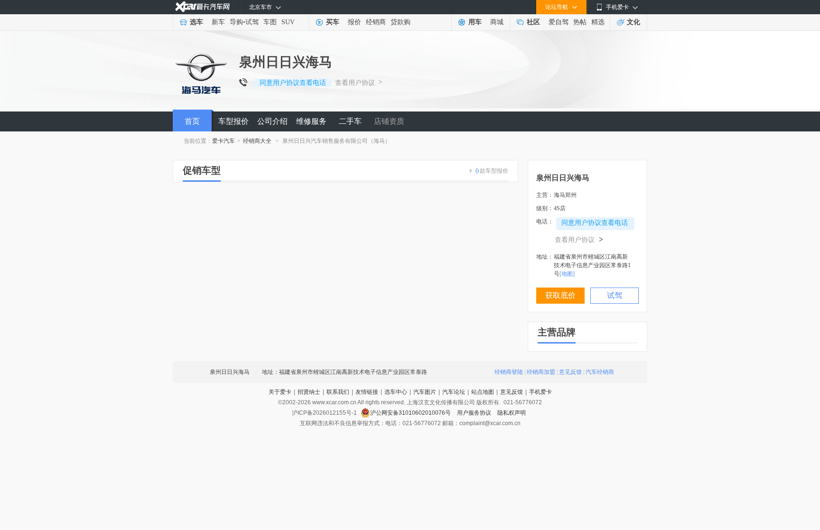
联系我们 (337, 392)
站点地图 (482, 392)
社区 (533, 22)
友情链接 (366, 392)
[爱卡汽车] (202, 7)
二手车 (350, 121)
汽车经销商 (600, 372)
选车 (196, 22)
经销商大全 (257, 141)
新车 (218, 22)
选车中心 (395, 392)
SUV (288, 22)
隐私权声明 (511, 412)
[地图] (567, 273)
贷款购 (400, 22)
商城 (496, 22)
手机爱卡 (540, 392)
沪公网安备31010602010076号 (411, 412)
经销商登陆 (508, 372)
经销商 (376, 22)
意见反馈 (570, 372)
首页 (192, 121)
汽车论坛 (453, 392)
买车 (332, 22)
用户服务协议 (475, 412)
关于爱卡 (280, 392)
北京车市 (260, 7)
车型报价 (233, 121)
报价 (354, 22)
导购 (236, 22)
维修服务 (311, 121)
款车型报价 (491, 171)
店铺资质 (389, 121)
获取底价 (560, 295)
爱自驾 (558, 22)
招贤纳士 (309, 392)
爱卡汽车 (223, 141)
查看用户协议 (355, 82)
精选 (598, 22)
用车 (475, 22)
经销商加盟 (541, 372)
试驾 (252, 22)
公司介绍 (272, 121)
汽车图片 (424, 392)
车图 (270, 22)
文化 (633, 22)
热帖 (580, 22)
